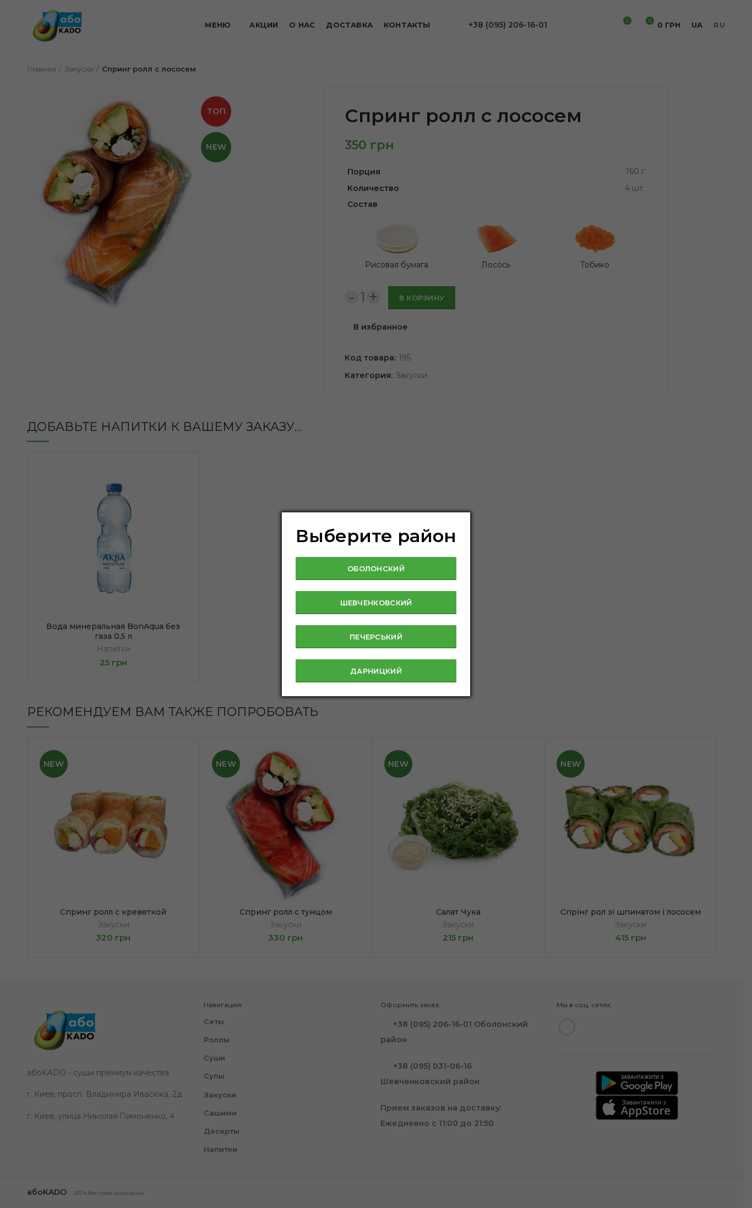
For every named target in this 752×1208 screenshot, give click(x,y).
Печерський (376, 636)
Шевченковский (376, 602)
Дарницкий (376, 670)
